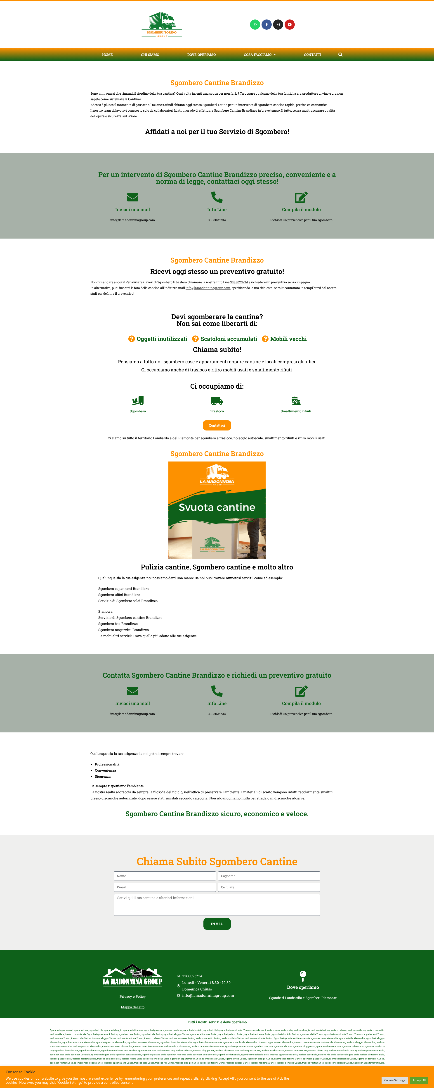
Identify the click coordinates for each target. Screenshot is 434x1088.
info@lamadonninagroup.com (208, 288)
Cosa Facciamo (257, 54)
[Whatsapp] (255, 24)
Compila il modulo (301, 209)
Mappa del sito (132, 1007)
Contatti (312, 54)
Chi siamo (150, 54)
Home (107, 54)
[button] (340, 54)
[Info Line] (217, 197)
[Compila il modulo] (301, 197)
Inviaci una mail (132, 209)
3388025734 (239, 282)
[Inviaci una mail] (132, 197)
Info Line (216, 209)
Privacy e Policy (133, 996)
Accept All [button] (419, 1080)
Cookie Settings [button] (394, 1080)
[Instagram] (278, 24)
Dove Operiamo (201, 54)
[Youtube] (290, 24)
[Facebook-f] (267, 24)
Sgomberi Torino (215, 105)
